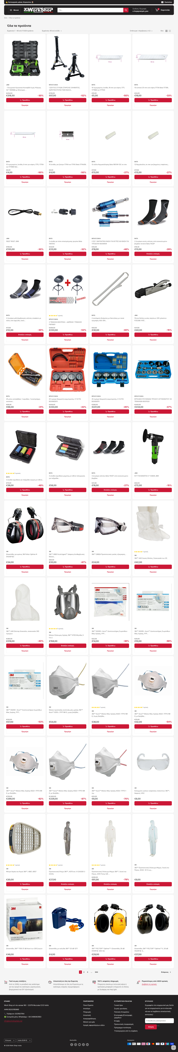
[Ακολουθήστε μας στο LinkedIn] (87, 1044)
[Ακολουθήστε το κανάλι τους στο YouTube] (79, 1044)
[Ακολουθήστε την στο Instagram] (75, 1044)
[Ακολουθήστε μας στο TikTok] (83, 1044)
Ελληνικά (8, 1040)
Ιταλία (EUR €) (22, 1040)
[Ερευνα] (125, 10)
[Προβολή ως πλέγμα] (166, 31)
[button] (53, 315)
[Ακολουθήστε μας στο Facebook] (71, 1044)
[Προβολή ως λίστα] (170, 31)
